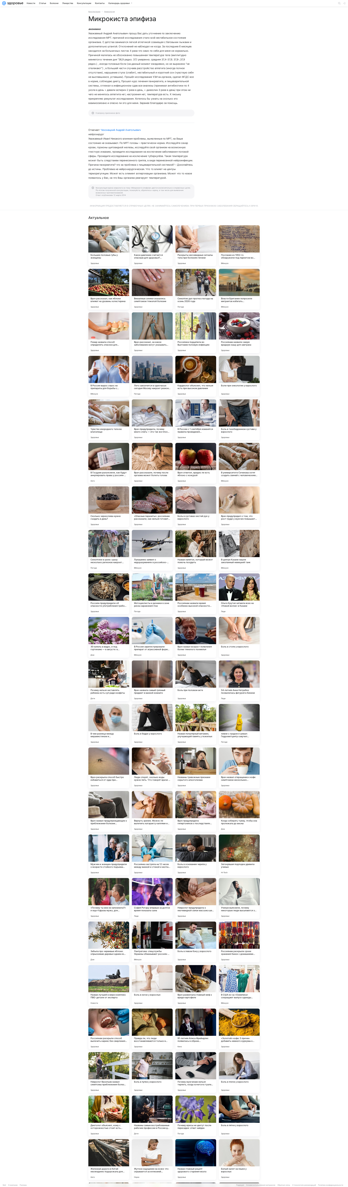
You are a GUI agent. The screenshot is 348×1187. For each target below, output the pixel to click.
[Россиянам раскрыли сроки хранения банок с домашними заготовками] (239, 942)
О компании (13, 1185)
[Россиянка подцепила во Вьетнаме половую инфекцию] (195, 332)
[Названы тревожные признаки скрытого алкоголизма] (195, 768)
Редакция (240, 1185)
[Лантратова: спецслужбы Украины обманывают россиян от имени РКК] (152, 942)
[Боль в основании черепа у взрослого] (195, 855)
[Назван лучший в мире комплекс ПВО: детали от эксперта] (108, 985)
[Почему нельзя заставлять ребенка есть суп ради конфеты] (108, 680)
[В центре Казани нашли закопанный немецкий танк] (239, 550)
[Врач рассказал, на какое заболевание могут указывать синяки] (152, 332)
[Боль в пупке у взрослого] (152, 1072)
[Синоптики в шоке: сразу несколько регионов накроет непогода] (108, 550)
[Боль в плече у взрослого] (239, 1072)
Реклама (23, 1185)
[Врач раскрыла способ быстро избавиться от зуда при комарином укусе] (108, 768)
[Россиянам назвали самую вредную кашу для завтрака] (239, 332)
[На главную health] (14, 3)
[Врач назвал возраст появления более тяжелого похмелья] (195, 637)
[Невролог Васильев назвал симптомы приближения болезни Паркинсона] (108, 1072)
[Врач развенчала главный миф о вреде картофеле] (195, 985)
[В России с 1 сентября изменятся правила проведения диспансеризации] (195, 419)
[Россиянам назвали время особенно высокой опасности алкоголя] (195, 593)
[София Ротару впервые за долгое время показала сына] (152, 898)
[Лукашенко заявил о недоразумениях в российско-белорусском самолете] (152, 550)
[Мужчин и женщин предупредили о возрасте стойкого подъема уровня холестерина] (108, 855)
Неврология (109, 11)
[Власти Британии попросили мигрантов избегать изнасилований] (239, 289)
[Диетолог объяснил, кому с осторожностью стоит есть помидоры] (108, 1116)
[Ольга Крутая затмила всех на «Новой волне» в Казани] (239, 593)
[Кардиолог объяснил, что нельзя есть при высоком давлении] (195, 376)
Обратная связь (283, 1185)
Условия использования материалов (260, 1185)
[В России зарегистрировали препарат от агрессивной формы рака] (152, 637)
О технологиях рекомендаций (304, 1185)
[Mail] (4, 3)
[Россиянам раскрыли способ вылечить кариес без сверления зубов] (108, 1029)
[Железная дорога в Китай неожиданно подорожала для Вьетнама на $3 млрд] (108, 1159)
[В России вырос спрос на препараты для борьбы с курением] (108, 376)
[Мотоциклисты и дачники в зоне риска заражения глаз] (152, 593)
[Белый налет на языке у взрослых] (239, 1159)
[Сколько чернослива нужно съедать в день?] (108, 506)
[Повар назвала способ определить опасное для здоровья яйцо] (108, 332)
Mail (4, 1185)
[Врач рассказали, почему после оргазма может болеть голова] (152, 463)
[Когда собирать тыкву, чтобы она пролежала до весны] (239, 811)
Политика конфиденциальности (330, 1185)
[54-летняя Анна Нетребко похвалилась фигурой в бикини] (239, 680)
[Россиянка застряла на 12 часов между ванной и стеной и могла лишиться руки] (152, 855)
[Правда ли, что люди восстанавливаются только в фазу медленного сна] (152, 1029)
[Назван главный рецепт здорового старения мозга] (195, 1159)
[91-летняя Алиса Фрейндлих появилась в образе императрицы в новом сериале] (195, 1029)
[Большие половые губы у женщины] (108, 245)
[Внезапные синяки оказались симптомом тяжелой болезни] (152, 289)
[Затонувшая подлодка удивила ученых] (239, 855)
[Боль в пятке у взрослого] (239, 1116)
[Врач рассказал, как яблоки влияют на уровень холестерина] (108, 289)
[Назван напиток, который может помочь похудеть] (195, 550)
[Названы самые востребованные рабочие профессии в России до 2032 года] (152, 1116)
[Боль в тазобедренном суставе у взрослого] (239, 419)
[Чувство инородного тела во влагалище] (108, 419)
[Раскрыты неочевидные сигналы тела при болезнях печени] (195, 245)
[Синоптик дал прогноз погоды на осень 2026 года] (195, 289)
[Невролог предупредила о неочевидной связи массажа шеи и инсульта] (195, 898)
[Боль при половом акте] (195, 680)
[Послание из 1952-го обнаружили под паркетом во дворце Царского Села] (239, 245)
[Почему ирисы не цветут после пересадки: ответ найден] (195, 1116)
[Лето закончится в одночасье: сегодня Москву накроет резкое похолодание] (152, 376)
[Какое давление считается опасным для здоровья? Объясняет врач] (152, 245)
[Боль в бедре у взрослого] (152, 724)
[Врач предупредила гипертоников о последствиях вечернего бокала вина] (195, 811)
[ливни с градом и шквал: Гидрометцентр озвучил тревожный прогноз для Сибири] (239, 724)
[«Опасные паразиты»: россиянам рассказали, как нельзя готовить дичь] (152, 506)
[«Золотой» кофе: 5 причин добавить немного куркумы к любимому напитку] (239, 1029)
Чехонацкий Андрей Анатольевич (121, 130)
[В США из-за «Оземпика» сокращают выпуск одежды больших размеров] (239, 985)
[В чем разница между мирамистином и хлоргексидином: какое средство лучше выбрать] (108, 724)
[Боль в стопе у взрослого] (239, 637)
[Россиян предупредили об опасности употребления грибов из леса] (108, 593)
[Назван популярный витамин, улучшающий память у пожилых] (195, 724)
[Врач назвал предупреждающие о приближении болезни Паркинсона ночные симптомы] (108, 811)
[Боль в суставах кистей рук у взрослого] (195, 506)
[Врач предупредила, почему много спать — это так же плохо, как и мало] (152, 419)
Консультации (94, 11)
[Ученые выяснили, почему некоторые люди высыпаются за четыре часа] (239, 898)
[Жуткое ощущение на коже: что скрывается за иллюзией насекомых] (152, 1159)
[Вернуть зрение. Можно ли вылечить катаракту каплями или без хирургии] (152, 811)
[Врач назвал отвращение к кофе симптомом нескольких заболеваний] (239, 768)
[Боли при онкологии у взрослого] (239, 376)
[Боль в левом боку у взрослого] (195, 942)
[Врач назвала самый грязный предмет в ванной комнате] (152, 680)
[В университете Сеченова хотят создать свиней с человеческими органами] (239, 463)
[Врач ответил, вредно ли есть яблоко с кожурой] (195, 463)
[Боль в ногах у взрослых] (152, 985)
